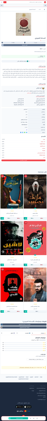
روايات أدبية (23, 122)
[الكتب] (37, 418)
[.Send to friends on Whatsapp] (24, 132)
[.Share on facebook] (20, 132)
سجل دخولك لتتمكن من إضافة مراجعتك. (36, 359)
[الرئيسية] (44, 9)
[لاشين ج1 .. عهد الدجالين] (11, 238)
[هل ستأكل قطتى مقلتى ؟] (35, 238)
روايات (26, 122)
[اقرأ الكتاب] (35, 208)
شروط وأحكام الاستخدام (41, 388)
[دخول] (30, 418)
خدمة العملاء (31, 388)
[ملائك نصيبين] (35, 191)
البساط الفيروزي (39, 100)
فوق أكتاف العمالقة (18, 102)
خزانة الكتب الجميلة (18, 104)
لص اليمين (19, 100)
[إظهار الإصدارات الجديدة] (23, 416)
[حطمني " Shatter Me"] (1, 5)
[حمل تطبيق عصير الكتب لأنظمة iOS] (28, 406)
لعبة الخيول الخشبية (38, 102)
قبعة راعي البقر (40, 98)
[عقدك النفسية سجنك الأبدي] (11, 285)
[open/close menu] (1, 2)
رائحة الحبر (20, 98)
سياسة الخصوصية (42, 390)
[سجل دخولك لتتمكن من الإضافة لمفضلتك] (40, 40)
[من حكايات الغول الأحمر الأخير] (11, 191)
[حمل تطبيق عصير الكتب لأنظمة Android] (19, 406)
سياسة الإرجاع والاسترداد (41, 393)
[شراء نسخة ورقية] (35, 218)
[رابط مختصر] (14, 129)
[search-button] (4, 2)
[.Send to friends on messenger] (26, 132)
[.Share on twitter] (22, 132)
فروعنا (33, 390)
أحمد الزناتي (39, 88)
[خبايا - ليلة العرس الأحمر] (35, 285)
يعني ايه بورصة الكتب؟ (42, 399)
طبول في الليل (40, 104)
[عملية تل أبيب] (45, 5)
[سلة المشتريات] (33, 418)
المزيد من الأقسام (23, 160)
